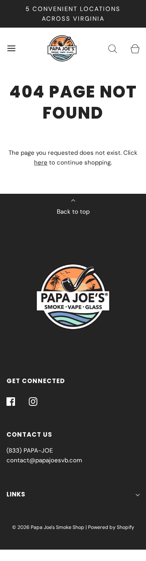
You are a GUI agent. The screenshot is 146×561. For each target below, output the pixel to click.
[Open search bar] (112, 48)
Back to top (73, 212)
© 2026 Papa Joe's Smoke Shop (48, 527)
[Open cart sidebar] (135, 48)
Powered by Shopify (111, 527)
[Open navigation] (11, 48)
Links (15, 494)
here (40, 162)
